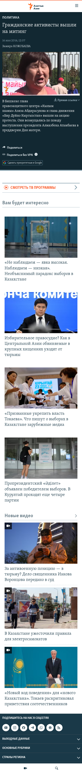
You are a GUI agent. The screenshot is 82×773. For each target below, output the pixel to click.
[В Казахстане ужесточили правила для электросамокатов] (41, 608)
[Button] (12, 148)
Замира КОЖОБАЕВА (16, 46)
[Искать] (56, 768)
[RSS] (59, 727)
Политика (10, 18)
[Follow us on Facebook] (23, 727)
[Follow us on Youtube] (6, 727)
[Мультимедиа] (25, 768)
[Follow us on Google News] (50, 727)
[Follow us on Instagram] (14, 727)
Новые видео (19, 516)
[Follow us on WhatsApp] (41, 727)
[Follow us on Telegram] (32, 727)
